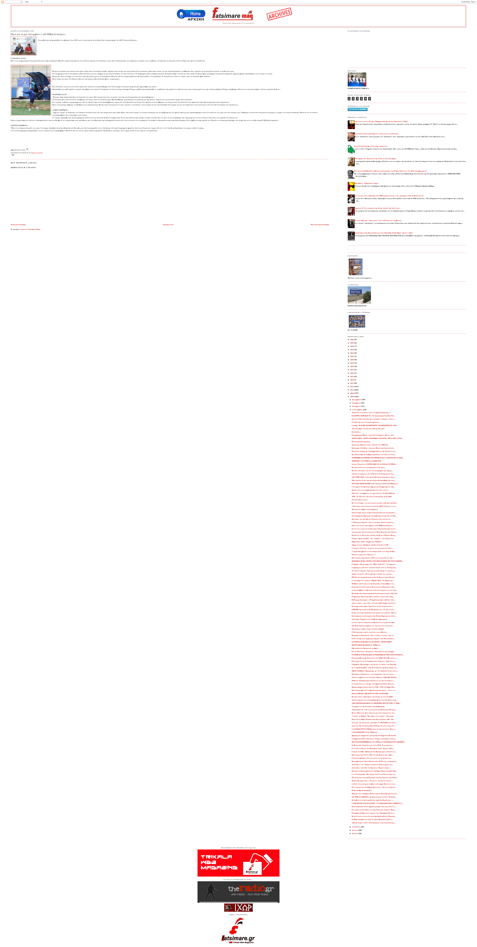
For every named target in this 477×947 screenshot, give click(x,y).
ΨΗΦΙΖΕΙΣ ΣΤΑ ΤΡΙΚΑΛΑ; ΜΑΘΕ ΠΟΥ (366, 461)
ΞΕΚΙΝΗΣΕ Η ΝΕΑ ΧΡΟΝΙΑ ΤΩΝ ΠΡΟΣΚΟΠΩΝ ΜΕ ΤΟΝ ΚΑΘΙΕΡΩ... (377, 561)
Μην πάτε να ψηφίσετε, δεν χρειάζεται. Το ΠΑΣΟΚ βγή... (373, 493)
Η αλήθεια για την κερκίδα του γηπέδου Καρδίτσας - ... (372, 800)
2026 (352, 339)
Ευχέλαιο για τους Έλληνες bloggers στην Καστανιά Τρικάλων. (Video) (381, 121)
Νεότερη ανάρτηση (18, 224)
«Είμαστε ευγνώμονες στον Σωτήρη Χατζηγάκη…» (371, 412)
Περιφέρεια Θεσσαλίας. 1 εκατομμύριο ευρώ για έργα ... (373, 674)
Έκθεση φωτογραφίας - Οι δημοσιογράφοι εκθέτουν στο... (373, 600)
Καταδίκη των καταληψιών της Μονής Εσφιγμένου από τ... (374, 616)
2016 (352, 373)
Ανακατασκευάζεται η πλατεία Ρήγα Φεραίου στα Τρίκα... (374, 532)
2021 (352, 356)
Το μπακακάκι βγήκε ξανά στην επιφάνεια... (371, 146)
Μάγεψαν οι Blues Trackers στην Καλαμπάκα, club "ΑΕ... (373, 719)
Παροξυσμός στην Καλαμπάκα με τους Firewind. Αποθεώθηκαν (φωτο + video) (383, 233)
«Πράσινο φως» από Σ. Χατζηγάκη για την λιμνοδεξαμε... (373, 822)
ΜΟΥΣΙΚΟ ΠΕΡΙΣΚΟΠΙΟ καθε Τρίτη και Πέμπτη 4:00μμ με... (375, 483)
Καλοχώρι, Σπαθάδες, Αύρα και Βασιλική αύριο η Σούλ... (373, 448)
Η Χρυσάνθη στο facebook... (362, 790)
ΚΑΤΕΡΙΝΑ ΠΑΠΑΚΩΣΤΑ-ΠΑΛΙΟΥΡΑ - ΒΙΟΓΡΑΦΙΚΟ (372, 642)
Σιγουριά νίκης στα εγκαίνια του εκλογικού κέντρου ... (372, 548)
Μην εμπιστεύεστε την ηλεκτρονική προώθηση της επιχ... (373, 480)
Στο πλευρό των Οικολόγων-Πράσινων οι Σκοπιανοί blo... (373, 622)
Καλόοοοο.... (356, 432)
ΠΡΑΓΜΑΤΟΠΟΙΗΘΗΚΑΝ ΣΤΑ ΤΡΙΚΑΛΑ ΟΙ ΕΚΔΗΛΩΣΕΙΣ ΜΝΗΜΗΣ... (379, 742)
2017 (352, 369)
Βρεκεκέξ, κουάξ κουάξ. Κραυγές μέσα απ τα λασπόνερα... (376, 133)
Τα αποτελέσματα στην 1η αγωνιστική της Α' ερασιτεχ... (373, 570)
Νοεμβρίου (356, 403)
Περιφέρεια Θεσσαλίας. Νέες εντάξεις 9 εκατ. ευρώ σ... (373, 635)
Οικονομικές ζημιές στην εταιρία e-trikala (368, 629)
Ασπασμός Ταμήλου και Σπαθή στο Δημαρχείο (369, 619)
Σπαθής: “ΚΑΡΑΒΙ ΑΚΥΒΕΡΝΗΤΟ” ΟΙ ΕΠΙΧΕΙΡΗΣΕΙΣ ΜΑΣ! (374, 425)
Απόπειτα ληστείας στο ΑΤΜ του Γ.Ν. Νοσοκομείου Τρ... (373, 474)
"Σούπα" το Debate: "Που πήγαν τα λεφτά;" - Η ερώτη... (373, 716)
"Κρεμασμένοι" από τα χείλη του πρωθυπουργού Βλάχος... (374, 709)
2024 (352, 346)
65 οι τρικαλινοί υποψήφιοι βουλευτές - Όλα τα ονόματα (373, 787)
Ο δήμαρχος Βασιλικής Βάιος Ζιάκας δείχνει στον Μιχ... (373, 596)
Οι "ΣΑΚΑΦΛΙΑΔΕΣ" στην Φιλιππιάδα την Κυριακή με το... (374, 667)
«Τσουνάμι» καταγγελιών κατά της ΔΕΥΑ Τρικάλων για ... (374, 506)
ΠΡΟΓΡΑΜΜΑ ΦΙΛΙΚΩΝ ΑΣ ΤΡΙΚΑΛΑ (366, 645)
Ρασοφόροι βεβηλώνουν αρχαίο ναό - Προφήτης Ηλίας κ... (373, 813)
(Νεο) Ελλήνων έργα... (360, 499)
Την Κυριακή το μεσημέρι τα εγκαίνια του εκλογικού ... (373, 625)
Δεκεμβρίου (357, 399)
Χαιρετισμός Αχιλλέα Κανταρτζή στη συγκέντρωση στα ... (374, 512)
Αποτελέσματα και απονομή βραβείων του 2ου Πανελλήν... (374, 700)
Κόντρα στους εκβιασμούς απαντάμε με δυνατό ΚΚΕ (372, 696)
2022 (352, 353)
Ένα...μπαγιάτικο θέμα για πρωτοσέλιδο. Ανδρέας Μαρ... (373, 809)
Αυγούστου (356, 827)
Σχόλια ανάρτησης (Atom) (30, 229)
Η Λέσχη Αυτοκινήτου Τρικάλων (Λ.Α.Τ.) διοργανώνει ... (373, 606)
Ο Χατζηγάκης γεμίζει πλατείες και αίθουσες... (370, 632)
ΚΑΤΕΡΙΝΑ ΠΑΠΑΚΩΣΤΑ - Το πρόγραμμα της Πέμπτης (373, 415)
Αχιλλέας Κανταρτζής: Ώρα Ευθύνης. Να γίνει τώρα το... (373, 726)
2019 (352, 363)
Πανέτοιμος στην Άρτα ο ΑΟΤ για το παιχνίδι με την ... (373, 558)
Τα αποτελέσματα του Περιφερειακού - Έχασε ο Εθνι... (373, 748)
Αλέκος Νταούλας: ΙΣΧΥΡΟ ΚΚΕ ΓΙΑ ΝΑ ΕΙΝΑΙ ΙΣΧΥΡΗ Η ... (374, 464)
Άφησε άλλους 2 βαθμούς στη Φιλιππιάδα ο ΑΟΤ (370, 545)
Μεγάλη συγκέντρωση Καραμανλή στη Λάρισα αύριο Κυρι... (375, 777)
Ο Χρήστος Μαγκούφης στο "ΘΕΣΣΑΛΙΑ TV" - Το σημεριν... (374, 564)
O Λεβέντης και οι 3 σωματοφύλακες (366, 422)
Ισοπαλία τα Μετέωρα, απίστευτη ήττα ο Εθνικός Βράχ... (374, 535)
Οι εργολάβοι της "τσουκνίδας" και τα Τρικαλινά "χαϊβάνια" (378, 220)
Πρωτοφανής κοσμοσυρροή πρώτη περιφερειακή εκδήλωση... (375, 593)
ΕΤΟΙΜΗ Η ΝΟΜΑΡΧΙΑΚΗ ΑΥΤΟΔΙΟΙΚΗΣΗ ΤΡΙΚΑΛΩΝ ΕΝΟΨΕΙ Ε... (378, 654)
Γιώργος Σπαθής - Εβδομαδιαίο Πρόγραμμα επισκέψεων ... (374, 751)
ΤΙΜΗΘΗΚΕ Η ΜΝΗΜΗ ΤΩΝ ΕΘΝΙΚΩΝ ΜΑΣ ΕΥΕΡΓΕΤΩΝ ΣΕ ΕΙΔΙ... (377, 457)
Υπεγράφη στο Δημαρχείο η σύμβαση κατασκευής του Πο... (374, 516)
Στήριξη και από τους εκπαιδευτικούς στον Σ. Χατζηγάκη (374, 567)
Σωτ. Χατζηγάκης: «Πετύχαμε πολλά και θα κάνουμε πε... (374, 774)
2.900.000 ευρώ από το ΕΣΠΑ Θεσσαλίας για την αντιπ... (373, 609)
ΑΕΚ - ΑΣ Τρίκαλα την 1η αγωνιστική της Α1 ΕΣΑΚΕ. (372, 496)
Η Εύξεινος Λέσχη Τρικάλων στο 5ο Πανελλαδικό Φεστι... (373, 577)
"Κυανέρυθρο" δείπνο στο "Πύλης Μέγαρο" (368, 428)
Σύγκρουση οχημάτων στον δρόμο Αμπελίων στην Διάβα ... (374, 551)
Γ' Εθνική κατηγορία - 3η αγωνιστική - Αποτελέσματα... (373, 522)
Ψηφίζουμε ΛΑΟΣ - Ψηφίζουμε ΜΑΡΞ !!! (367, 541)
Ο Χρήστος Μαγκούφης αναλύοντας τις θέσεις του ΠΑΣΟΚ (374, 664)
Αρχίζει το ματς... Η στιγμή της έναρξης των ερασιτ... (372, 574)
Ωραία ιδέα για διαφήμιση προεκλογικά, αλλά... (370, 490)
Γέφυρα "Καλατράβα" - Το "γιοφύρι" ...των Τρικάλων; (373, 538)
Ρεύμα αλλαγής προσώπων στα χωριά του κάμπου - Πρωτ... (374, 612)
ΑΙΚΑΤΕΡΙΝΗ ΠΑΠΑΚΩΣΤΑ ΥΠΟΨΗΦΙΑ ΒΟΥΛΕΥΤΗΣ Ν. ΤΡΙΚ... (376, 703)
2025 (352, 343)
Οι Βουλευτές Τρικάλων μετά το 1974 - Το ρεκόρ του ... (373, 745)
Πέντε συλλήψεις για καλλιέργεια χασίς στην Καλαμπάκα (374, 503)
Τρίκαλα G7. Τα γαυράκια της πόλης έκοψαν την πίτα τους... (377, 208)
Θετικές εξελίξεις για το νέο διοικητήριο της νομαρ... (372, 470)
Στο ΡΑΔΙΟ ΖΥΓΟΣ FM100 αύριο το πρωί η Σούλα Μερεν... (374, 729)
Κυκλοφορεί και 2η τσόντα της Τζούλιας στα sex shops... (375, 158)
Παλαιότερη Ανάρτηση (320, 224)
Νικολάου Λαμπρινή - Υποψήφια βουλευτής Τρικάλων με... (374, 451)
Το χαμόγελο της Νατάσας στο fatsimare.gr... (368, 706)
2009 (352, 396)
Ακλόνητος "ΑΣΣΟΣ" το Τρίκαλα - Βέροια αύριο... (371, 767)
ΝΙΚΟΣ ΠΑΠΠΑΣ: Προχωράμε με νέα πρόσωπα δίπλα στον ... (375, 671)
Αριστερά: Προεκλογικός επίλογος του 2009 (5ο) (370, 444)
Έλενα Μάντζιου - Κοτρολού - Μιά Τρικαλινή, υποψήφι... (373, 651)
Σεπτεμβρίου (357, 409)
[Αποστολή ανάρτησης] (12, 154)
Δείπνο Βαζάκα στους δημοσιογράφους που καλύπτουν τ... (374, 806)
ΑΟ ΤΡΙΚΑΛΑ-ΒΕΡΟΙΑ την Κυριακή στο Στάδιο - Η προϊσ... (374, 797)
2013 (352, 383)
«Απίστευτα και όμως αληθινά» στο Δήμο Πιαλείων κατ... (374, 784)
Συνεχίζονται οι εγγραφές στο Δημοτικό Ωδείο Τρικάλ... (373, 684)
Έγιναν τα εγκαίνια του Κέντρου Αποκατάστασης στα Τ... (374, 528)
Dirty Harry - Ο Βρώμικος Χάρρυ (366, 183)
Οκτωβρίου (356, 406)
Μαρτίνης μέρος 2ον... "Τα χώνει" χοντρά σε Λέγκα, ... (372, 780)
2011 (352, 390)
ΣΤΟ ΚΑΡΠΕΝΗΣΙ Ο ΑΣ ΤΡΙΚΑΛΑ (364, 732)
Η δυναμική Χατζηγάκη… (361, 441)
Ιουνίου (355, 833)
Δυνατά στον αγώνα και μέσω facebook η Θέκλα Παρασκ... (374, 816)
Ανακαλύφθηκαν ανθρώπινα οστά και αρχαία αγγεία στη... (374, 590)
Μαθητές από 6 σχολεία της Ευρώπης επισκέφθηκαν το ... (373, 583)
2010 (352, 393)
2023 (352, 349)
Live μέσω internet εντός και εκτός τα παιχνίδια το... (372, 758)
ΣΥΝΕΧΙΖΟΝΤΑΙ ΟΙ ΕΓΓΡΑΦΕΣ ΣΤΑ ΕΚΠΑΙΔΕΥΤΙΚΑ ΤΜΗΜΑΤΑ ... (377, 803)
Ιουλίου (355, 830)
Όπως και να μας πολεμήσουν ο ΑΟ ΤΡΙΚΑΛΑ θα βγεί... (39, 34)
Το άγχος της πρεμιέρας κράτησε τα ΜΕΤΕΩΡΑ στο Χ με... (374, 722)
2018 (352, 366)
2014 (352, 380)
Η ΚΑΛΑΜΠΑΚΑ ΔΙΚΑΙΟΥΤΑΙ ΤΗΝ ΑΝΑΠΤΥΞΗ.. (370, 693)
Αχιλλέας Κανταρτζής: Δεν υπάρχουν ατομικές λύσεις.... (373, 419)
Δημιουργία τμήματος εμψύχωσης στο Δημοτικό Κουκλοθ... (374, 735)
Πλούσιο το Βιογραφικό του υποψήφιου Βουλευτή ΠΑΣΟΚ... (374, 771)
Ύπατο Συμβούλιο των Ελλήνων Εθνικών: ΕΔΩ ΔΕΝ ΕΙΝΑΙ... (374, 677)
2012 (352, 386)
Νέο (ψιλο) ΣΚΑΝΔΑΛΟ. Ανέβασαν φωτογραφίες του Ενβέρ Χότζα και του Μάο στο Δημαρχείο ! (390, 171)
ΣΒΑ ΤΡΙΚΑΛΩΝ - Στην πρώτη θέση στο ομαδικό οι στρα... (373, 477)
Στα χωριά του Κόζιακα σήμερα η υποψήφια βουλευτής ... (373, 486)
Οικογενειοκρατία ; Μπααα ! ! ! (364, 554)
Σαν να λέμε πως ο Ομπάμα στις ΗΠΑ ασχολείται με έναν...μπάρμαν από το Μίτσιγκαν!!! (388, 195)
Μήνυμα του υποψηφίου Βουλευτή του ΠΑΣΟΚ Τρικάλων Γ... (375, 793)
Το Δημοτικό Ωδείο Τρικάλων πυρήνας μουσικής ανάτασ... (374, 738)
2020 (352, 359)
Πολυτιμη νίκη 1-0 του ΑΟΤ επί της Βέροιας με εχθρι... (372, 755)
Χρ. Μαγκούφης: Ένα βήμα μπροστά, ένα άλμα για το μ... (373, 454)
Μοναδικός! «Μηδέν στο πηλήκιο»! (365, 509)
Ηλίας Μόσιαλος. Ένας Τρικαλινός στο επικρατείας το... (373, 713)
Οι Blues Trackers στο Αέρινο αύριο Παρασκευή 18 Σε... (372, 819)
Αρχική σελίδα (168, 224)
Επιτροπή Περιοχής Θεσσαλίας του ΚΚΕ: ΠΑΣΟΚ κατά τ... (374, 658)
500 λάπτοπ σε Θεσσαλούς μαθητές (365, 648)
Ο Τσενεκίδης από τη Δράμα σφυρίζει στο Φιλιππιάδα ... (373, 638)
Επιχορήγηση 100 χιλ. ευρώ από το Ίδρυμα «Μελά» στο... (373, 435)
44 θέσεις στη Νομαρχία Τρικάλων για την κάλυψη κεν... (373, 680)
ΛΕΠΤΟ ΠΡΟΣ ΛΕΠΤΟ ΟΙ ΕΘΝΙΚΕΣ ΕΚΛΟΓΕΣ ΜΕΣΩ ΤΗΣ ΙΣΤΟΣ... (377, 438)
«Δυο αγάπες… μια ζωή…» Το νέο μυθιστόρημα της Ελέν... (374, 603)
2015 (352, 376)
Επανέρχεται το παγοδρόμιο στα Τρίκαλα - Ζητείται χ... (374, 661)
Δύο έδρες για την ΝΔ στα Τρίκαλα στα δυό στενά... (371, 519)
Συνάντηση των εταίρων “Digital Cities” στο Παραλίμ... (373, 580)
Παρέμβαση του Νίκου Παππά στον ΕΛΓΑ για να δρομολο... (374, 761)
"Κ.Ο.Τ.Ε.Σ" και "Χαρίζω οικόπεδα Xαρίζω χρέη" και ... (373, 764)
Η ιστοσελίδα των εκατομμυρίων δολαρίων (368, 467)
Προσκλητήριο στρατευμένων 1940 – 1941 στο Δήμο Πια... (374, 687)
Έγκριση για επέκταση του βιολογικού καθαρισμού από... (373, 587)
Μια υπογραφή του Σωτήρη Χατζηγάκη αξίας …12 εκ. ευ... (374, 690)
